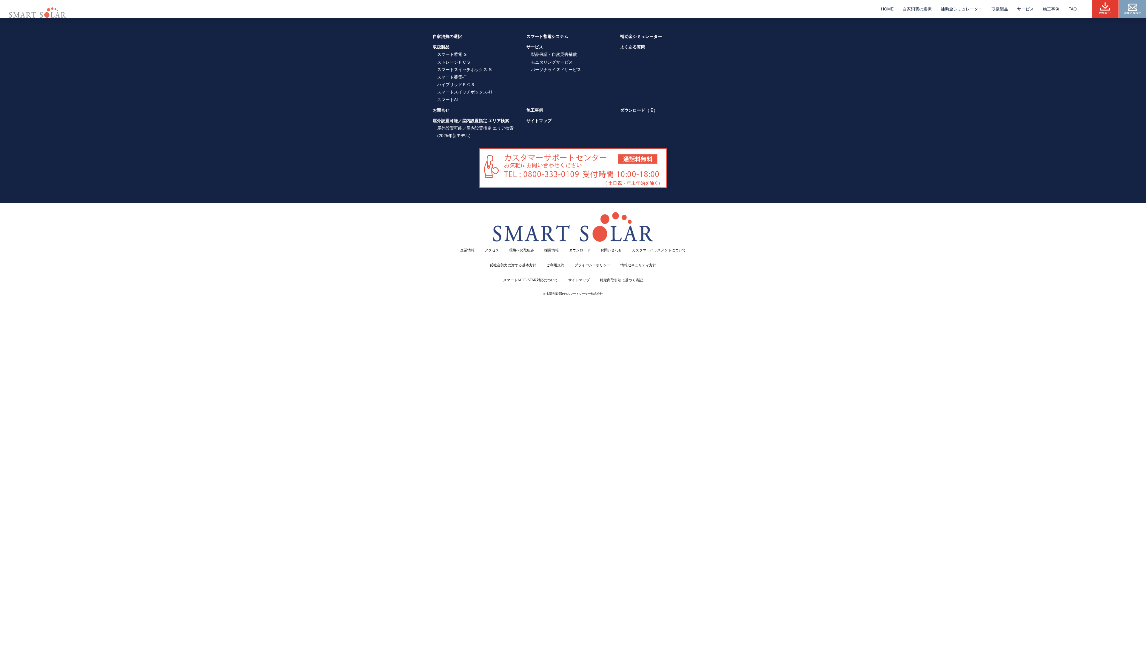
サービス (1025, 9)
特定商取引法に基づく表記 (621, 280)
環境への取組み (521, 250)
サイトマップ (539, 120)
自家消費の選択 (917, 9)
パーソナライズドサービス (556, 69)
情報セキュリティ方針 (638, 265)
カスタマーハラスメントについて (659, 250)
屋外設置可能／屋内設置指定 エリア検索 (471, 120)
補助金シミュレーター (961, 9)
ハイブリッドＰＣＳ (456, 84)
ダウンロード (579, 250)
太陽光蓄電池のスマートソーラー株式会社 (574, 293)
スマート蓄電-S (451, 54)
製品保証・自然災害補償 (554, 54)
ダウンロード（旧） (639, 110)
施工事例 (1051, 9)
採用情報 (551, 250)
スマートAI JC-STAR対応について (530, 280)
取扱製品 (999, 9)
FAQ (1072, 9)
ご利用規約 (555, 265)
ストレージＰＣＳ (454, 62)
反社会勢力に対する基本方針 (513, 265)
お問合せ (441, 110)
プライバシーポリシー (592, 265)
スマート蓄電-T (451, 77)
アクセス (492, 250)
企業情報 (467, 250)
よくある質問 (632, 46)
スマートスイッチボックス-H (464, 92)
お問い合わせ (611, 250)
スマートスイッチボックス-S (464, 69)
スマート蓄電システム (547, 36)
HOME (887, 9)
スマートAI (447, 99)
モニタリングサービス (552, 62)
